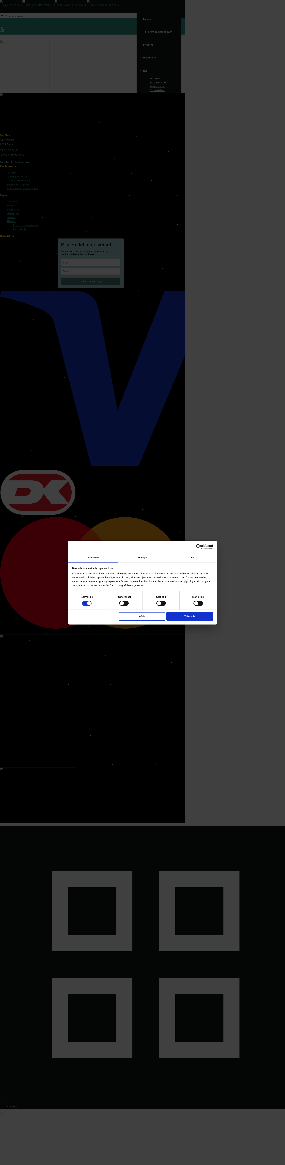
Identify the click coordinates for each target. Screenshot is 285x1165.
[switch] (124, 603)
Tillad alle (189, 616)
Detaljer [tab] (142, 557)
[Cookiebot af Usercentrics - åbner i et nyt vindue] (198, 546)
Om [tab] (192, 557)
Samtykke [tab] (93, 557)
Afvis (142, 616)
